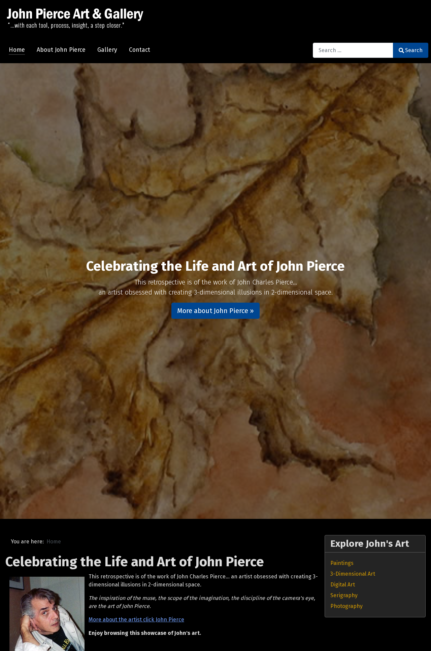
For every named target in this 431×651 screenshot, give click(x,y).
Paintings (342, 563)
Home (17, 49)
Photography (346, 606)
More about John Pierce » (215, 311)
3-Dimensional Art (352, 574)
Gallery (107, 49)
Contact (139, 49)
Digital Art (342, 584)
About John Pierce (61, 49)
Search (414, 50)
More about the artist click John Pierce (136, 619)
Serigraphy (344, 595)
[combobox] (353, 50)
